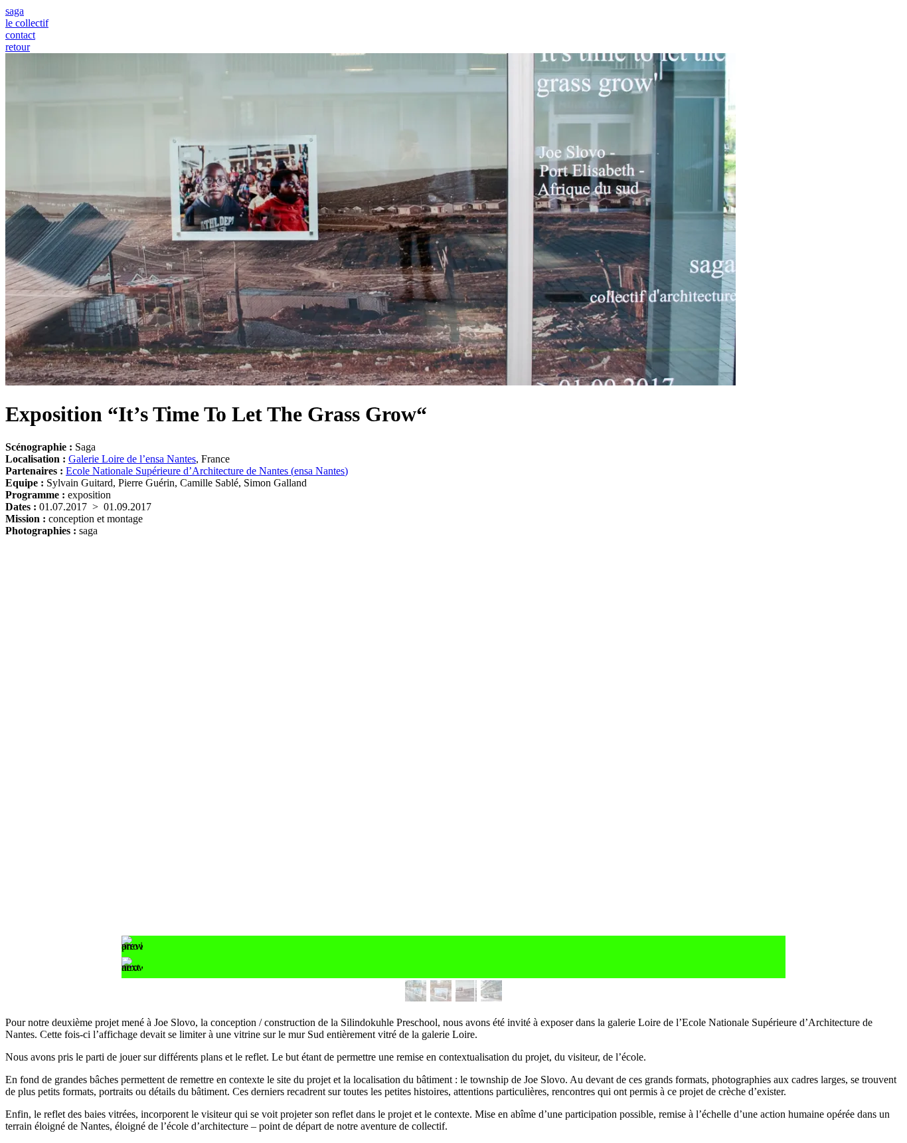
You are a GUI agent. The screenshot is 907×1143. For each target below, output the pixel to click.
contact (20, 35)
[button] (453, 946)
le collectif (26, 23)
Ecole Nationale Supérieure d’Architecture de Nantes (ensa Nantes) (207, 470)
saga (14, 11)
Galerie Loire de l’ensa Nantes (132, 459)
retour (17, 46)
